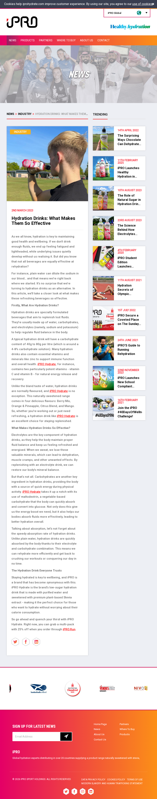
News (10, 113)
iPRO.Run (69, 629)
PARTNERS (45, 40)
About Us (99, 734)
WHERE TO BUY (66, 40)
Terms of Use (135, 779)
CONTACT (103, 40)
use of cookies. (142, 4)
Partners (124, 724)
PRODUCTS (28, 40)
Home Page (100, 724)
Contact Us (100, 739)
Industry (24, 113)
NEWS (12, 40)
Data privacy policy (93, 779)
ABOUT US (86, 40)
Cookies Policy (116, 779)
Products (125, 734)
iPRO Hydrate (47, 364)
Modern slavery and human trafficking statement (112, 783)
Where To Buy (127, 729)
